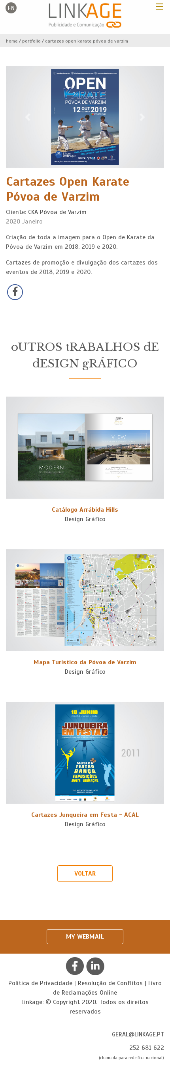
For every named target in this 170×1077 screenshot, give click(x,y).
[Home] (85, 15)
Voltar (85, 874)
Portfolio (31, 41)
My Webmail (85, 937)
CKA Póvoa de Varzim (57, 212)
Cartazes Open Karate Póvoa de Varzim (86, 41)
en (11, 8)
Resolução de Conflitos (110, 983)
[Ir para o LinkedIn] (95, 966)
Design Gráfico (85, 519)
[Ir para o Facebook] (75, 966)
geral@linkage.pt (138, 1034)
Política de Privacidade (40, 983)
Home (12, 41)
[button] (28, 117)
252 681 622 (146, 1048)
